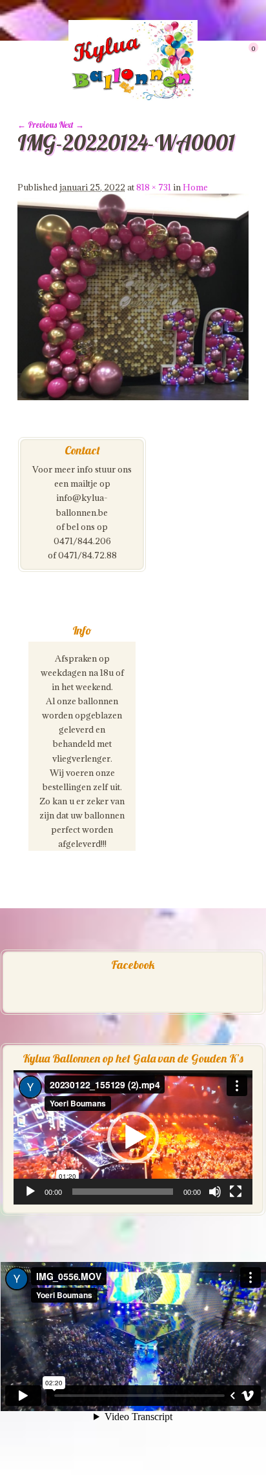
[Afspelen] (30, 1191)
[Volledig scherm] (235, 1191)
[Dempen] (215, 1191)
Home (195, 187)
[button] (133, 1137)
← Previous (37, 124)
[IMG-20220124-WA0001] (133, 397)
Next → (71, 124)
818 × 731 (153, 187)
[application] (133, 1137)
